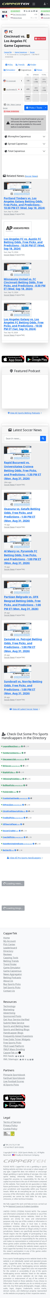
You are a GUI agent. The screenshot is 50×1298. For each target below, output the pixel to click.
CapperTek (8, 52)
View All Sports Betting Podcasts (25, 413)
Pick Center (9, 944)
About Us (8, 980)
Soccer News (31, 176)
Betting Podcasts (12, 977)
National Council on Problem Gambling (23, 1206)
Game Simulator (11, 967)
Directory (8, 951)
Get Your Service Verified (16, 1019)
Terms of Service (12, 1122)
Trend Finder (10, 964)
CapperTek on (10, 1052)
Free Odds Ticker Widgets (16, 1039)
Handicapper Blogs (13, 1032)
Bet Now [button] (41, 38)
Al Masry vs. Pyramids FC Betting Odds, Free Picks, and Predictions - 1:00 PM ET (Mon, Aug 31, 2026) (22, 557)
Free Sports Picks (12, 1042)
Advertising (9, 1012)
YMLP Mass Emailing (14, 1049)
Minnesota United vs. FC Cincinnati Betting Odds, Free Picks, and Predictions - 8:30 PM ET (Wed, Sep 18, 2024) (24, 284)
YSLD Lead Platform (13, 1046)
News (39, 70)
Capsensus (26, 70)
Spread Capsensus (17, 143)
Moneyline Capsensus (19, 136)
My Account (9, 941)
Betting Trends (11, 960)
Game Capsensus (21, 52)
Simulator (10, 70)
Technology (9, 1006)
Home (6, 937)
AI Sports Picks (11, 1084)
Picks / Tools (35, 107)
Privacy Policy (10, 1125)
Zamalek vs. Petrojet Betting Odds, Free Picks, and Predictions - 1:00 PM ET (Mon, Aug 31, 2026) (23, 645)
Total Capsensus (16, 151)
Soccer (32, 52)
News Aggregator (12, 974)
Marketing (8, 1009)
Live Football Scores (13, 1081)
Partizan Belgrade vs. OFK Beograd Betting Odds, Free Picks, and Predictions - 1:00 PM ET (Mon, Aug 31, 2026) (22, 603)
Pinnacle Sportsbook (14, 1074)
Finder (33, 64)
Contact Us (9, 990)
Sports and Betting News (16, 1026)
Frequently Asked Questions (18, 1036)
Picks (10, 64)
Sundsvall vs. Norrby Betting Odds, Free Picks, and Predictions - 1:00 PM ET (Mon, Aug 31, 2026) (23, 687)
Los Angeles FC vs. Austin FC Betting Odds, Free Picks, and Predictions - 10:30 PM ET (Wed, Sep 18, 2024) (24, 243)
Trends (21, 64)
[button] (45, 4)
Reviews (7, 954)
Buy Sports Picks (12, 984)
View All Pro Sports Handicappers (25, 857)
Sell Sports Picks (11, 987)
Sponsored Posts (12, 1016)
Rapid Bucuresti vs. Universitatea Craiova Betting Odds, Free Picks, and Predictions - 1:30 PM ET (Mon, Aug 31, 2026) (22, 470)
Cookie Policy (10, 1128)
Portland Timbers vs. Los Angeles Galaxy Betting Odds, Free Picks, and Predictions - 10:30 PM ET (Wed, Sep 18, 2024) (24, 203)
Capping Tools (10, 957)
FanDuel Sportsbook (14, 1078)
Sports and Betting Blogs (16, 1029)
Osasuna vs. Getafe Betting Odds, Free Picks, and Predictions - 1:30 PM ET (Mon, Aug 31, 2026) (22, 515)
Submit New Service (13, 1022)
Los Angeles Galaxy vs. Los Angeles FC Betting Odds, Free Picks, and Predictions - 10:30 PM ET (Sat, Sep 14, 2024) (23, 324)
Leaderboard (10, 947)
